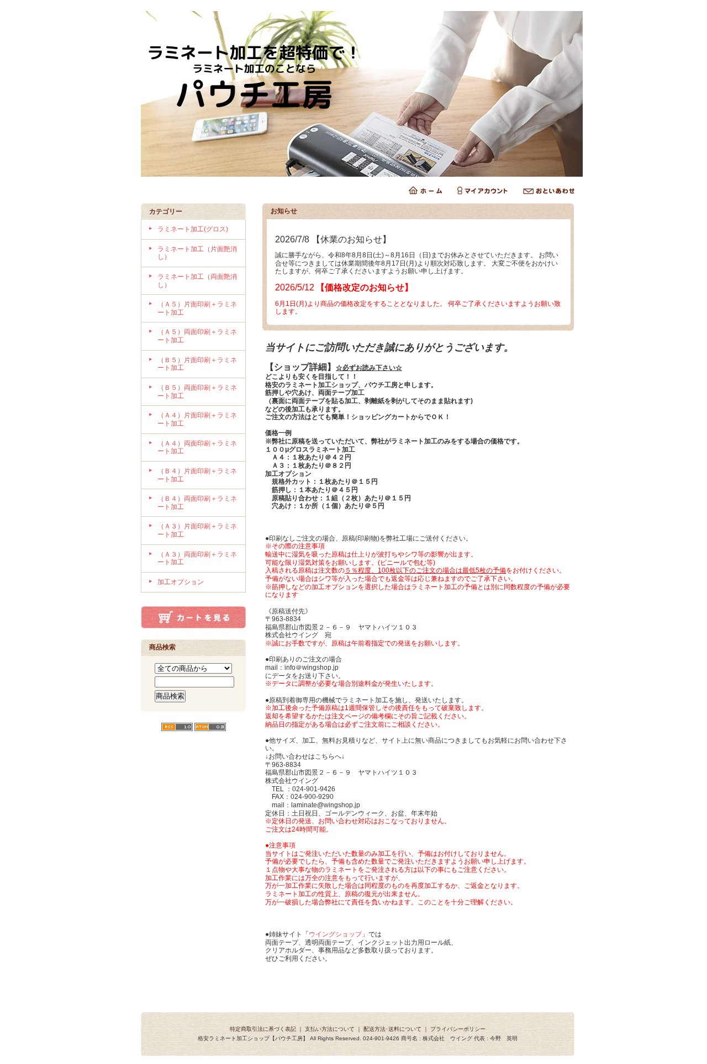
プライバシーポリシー (458, 1029)
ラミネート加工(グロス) (192, 229)
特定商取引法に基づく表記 (263, 1029)
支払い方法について (330, 1029)
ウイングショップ (335, 934)
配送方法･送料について (392, 1029)
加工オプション (180, 582)
